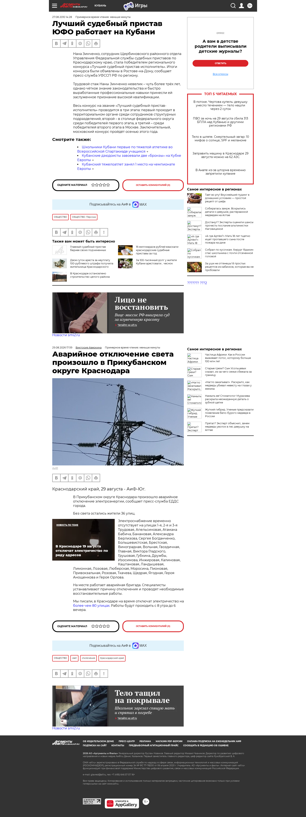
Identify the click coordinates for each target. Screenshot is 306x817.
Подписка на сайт (95, 745)
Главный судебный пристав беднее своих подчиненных (88, 248)
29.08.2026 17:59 (62, 347)
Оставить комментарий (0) (153, 185)
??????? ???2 (197, 283)
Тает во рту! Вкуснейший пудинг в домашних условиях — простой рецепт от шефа (227, 198)
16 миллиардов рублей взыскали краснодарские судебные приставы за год (157, 250)
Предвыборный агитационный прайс (153, 745)
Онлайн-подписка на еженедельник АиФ (214, 741)
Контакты (117, 745)
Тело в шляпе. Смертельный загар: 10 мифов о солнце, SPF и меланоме (220, 138)
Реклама (145, 741)
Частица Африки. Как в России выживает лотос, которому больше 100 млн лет (228, 358)
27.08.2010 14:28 (62, 17)
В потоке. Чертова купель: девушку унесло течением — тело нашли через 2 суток (220, 105)
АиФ (55, 468)
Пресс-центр (127, 741)
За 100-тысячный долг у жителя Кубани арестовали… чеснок (156, 262)
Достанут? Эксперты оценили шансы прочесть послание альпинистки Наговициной (229, 225)
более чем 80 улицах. (91, 606)
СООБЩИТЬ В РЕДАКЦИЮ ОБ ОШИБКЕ (206, 745)
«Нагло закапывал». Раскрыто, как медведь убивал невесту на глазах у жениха (228, 385)
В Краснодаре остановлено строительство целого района (90, 275)
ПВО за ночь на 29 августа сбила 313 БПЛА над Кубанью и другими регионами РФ (220, 122)
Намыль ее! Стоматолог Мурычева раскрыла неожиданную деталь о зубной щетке (227, 399)
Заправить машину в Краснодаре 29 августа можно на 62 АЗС (221, 155)
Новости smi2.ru (66, 335)
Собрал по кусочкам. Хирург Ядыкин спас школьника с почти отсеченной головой (229, 253)
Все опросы (220, 74)
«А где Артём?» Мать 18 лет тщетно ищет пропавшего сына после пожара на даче (227, 239)
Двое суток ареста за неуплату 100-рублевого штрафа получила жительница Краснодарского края (82, 265)
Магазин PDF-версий (169, 741)
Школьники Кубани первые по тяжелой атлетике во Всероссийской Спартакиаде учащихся (125, 149)
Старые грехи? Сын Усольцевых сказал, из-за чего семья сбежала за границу (228, 372)
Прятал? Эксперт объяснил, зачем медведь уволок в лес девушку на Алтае (227, 427)
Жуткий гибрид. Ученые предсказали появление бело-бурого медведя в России (229, 413)
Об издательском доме (98, 741)
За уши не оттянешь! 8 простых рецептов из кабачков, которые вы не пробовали (229, 267)
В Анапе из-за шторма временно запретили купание (220, 171)
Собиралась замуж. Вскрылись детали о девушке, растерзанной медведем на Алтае (226, 212)
